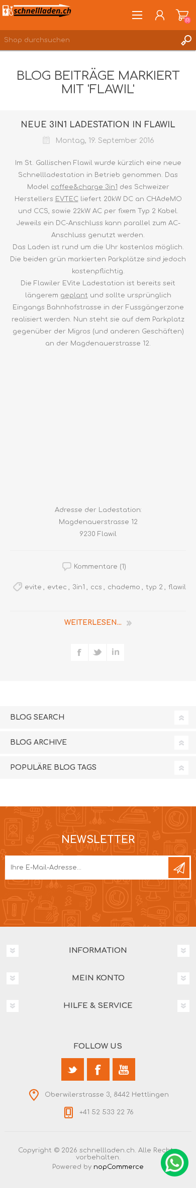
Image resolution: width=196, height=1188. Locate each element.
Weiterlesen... (93, 622)
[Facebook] (98, 1069)
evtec (57, 587)
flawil (177, 587)
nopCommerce (118, 1166)
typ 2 (154, 587)
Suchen (186, 40)
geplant (74, 295)
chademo (124, 587)
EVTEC (66, 199)
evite (33, 587)
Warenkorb (182, 15)
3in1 (78, 587)
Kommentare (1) (100, 566)
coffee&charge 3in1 (84, 187)
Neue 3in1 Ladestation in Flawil (98, 124)
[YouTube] (124, 1069)
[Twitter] (72, 1069)
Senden (178, 867)
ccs (96, 587)
